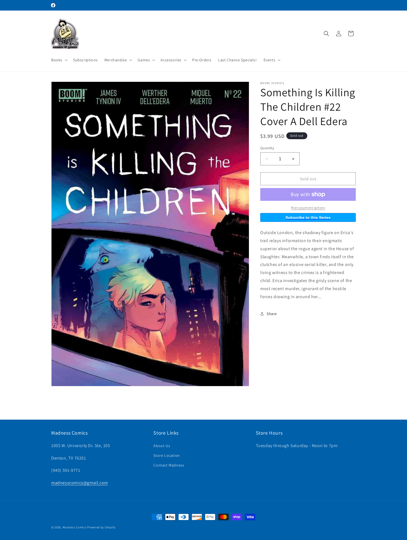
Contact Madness (168, 465)
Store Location (166, 455)
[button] (59, 60)
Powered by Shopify (101, 527)
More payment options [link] (308, 208)
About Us (161, 445)
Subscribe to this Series (308, 217)
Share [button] (272, 313)
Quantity (267, 148)
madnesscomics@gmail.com (79, 483)
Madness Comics (75, 527)
